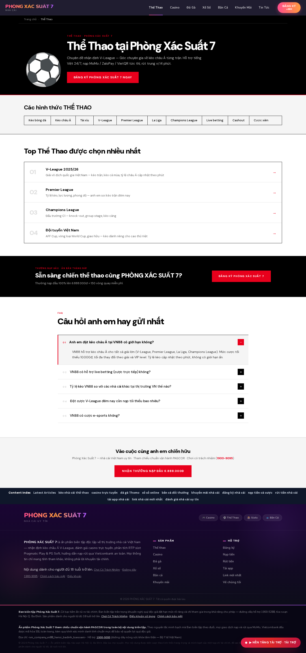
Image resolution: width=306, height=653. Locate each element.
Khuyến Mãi (243, 8)
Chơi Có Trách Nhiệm (107, 570)
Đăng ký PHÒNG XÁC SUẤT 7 (241, 276)
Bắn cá (157, 575)
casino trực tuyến (104, 493)
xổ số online (150, 493)
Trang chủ (30, 19)
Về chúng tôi (232, 582)
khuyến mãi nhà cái (205, 493)
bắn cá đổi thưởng (175, 493)
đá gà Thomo (129, 493)
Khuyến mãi (161, 582)
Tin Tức (264, 8)
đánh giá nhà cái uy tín (182, 499)
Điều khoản (74, 576)
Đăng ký (229, 548)
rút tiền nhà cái (286, 493)
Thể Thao (156, 8)
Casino (175, 8)
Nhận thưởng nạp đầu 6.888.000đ (153, 471)
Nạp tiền (229, 555)
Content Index (20, 493)
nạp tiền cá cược (260, 493)
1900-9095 (225, 458)
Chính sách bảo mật (52, 576)
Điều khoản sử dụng (142, 616)
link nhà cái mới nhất (147, 499)
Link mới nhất (232, 575)
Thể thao (159, 548)
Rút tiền (228, 561)
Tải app (228, 568)
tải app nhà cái (118, 499)
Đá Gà (191, 8)
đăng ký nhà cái (233, 493)
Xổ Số (207, 8)
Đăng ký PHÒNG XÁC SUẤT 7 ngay (103, 77)
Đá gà (157, 561)
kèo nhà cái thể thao (73, 493)
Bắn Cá (223, 8)
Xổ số (157, 568)
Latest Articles (44, 493)
